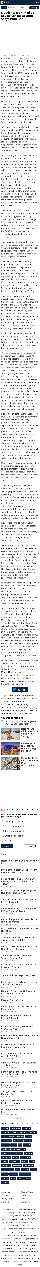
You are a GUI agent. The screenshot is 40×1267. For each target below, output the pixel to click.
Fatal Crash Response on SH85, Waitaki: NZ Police (17, 1054)
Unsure (8, 840)
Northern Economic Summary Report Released (16, 1017)
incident (5, 1182)
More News (20, 1118)
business (6, 1145)
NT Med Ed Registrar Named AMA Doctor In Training (18, 1083)
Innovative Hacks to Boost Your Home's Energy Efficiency (30, 747)
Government (16, 1128)
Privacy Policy (6, 1198)
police (15, 1132)
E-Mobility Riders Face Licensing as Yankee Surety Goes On (19, 1073)
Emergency (6, 1166)
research (33, 1132)
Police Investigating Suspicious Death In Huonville (17, 1102)
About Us (25, 1198)
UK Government (8, 1170)
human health (25, 713)
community (6, 1132)
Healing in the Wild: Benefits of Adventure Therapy (29, 732)
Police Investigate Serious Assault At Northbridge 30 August (19, 947)
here (27, 684)
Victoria (11, 1137)
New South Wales (20, 1149)
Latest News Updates (6, 1194)
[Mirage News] (5, 2)
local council (7, 1149)
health (10, 695)
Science (4, 8)
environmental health (11, 707)
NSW (4, 1137)
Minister (17, 1141)
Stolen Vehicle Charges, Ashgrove (18, 975)
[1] (26, 1241)
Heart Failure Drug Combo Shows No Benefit (20, 862)
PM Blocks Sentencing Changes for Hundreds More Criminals (19, 891)
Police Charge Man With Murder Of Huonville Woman (19, 920)
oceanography (30, 707)
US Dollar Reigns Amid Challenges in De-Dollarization (29, 762)
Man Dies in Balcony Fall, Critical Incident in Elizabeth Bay (18, 1045)
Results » (29, 846)
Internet (27, 1178)
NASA (17, 695)
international (7, 698)
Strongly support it (14, 821)
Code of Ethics (27, 1192)
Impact (13, 1178)
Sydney (5, 1174)
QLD (17, 1170)
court (20, 1178)
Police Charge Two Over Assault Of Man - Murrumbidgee (19, 1008)
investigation (26, 1157)
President (14, 1174)
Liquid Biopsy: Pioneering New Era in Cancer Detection (20, 722)
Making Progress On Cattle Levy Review (17, 1111)
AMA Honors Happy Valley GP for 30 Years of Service (19, 1027)
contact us (17, 1261)
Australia (6, 1128)
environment (28, 695)
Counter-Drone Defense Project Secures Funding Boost (17, 956)
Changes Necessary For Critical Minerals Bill (16, 1092)
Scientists (25, 1170)
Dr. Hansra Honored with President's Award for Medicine (20, 871)
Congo (21, 701)
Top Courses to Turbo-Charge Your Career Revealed (19, 900)
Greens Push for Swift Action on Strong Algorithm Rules (17, 938)
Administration (9, 701)
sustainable (17, 1166)
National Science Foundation (15, 710)
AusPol (5, 1161)
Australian (23, 1132)
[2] (28, 1241)
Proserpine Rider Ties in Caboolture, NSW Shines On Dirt (19, 1036)
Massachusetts (8, 704)
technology (6, 1157)
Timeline (5, 854)
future (34, 1170)
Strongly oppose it (14, 835)
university (26, 1128)
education (28, 1153)
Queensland (27, 1141)
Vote (7, 846)
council (14, 1145)
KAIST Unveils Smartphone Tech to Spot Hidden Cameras (19, 983)
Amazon (35, 698)
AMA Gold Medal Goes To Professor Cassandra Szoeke (19, 966)
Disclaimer (5, 1202)
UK (20, 1145)
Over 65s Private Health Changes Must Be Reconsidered (18, 992)
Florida (26, 698)
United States (14, 1161)
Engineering (23, 704)
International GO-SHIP (25, 655)
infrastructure (7, 1153)
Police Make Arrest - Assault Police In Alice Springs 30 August (18, 910)
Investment (18, 1153)
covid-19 (27, 1145)
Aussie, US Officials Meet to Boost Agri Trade (18, 1064)
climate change (25, 1174)
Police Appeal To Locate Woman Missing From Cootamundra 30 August (17, 881)
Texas (18, 698)
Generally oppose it (14, 831)
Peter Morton (7, 367)
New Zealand (28, 1166)
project (24, 1161)
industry (16, 1157)
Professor (20, 1137)
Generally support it (15, 826)
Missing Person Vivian (12, 1000)
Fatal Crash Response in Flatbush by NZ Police (19, 929)
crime (32, 1161)
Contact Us (25, 1195)
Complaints (25, 1202)
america (5, 1178)
